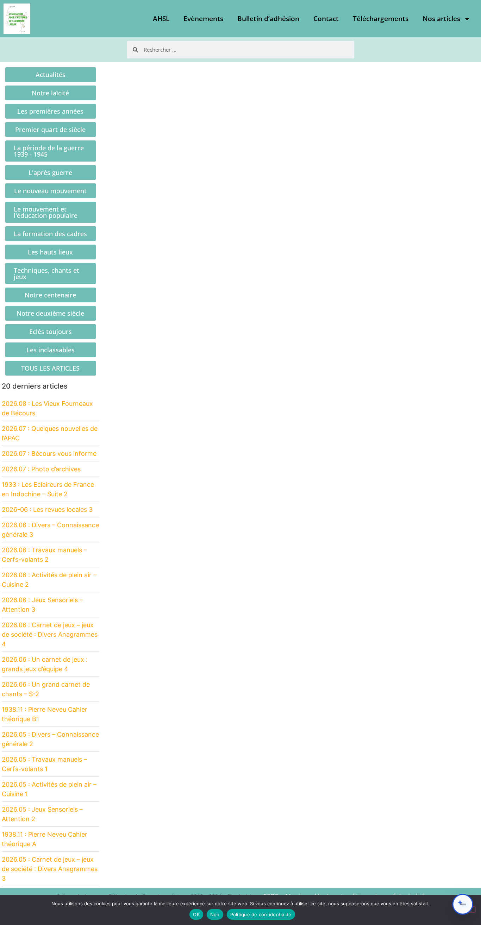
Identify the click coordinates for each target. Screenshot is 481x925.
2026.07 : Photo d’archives (41, 469)
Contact (326, 18)
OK (196, 914)
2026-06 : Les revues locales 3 (47, 509)
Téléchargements (380, 18)
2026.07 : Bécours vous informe (49, 453)
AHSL (161, 18)
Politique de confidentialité (261, 914)
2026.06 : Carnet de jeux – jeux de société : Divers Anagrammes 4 (50, 634)
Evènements (203, 18)
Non (215, 914)
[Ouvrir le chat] (462, 904)
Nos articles (441, 18)
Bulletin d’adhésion (268, 18)
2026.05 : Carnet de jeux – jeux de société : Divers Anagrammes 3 (50, 869)
